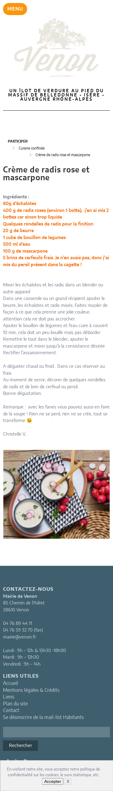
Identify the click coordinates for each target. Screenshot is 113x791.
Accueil (10, 683)
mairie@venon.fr (19, 637)
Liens (8, 697)
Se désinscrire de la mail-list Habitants (43, 717)
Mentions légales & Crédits (31, 690)
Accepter (52, 781)
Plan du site (15, 703)
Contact (11, 710)
